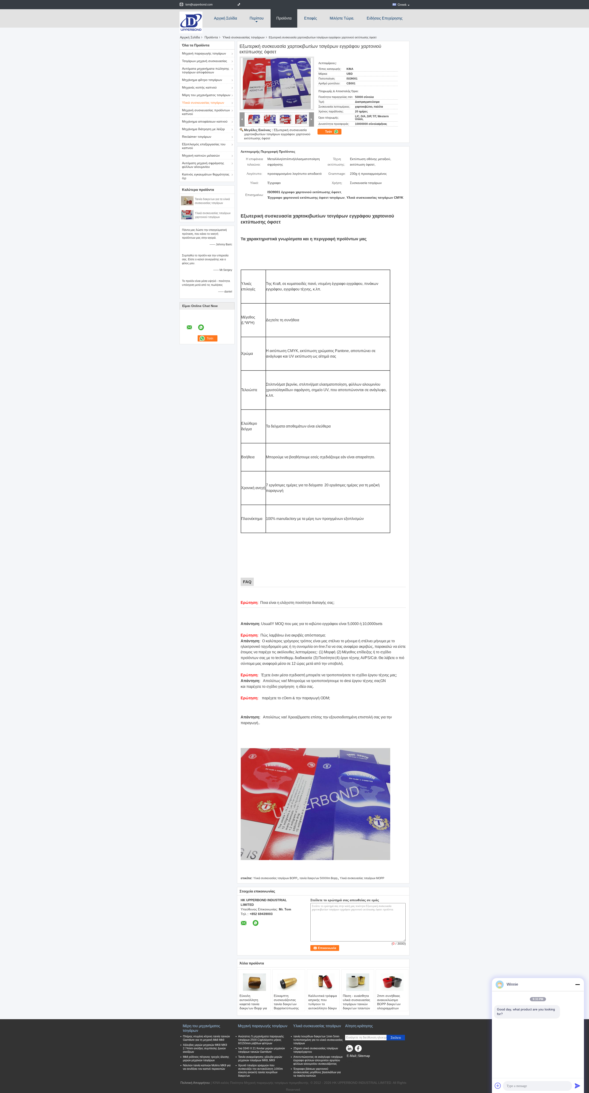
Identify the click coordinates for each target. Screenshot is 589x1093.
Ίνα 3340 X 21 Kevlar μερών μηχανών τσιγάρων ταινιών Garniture (261, 1050)
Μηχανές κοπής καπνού (199, 87)
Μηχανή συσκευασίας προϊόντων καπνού (206, 112)
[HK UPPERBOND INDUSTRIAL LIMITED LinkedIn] (349, 1049)
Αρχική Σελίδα (225, 18)
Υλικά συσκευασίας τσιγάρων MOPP (362, 878)
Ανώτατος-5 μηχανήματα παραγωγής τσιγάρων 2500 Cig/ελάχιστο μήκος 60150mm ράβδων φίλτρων (261, 1040)
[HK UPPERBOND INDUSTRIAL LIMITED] (190, 22)
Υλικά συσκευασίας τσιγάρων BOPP (275, 878)
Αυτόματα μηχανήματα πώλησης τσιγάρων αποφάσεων (205, 70)
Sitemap (364, 1056)
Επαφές (310, 18)
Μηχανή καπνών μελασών (201, 155)
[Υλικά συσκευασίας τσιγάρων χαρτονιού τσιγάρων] (187, 214)
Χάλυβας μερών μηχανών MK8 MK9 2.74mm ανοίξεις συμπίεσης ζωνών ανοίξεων (205, 1048)
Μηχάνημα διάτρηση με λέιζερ (203, 129)
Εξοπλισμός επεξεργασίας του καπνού (203, 146)
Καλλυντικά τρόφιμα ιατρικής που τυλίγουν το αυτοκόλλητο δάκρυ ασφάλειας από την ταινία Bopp (322, 1006)
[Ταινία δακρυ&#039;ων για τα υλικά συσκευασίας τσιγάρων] (187, 200)
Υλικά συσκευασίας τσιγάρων (243, 37)
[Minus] (577, 984)
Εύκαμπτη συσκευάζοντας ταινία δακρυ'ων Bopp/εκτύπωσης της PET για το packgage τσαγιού (287, 1006)
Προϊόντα (284, 18)
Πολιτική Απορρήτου (195, 1082)
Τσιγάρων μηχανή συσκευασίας (204, 61)
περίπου (257, 18)
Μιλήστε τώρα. (342, 18)
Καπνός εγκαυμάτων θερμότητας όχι (205, 176)
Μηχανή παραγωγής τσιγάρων (204, 53)
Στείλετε (396, 1037)
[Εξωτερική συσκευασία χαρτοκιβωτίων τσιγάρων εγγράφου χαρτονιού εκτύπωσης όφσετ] (277, 83)
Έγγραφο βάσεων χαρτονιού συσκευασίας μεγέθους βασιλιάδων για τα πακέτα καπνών (317, 1072)
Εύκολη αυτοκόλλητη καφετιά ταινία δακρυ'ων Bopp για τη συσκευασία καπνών (253, 1006)
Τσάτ (329, 131)
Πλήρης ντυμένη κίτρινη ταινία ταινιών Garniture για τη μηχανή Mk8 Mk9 (206, 1038)
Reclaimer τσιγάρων (196, 136)
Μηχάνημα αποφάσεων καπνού (205, 121)
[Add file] (498, 1086)
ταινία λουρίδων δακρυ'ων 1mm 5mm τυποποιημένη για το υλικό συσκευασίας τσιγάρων (318, 1040)
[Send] (577, 1086)
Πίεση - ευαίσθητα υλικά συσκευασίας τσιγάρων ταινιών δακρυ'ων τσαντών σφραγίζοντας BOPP (357, 1004)
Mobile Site (356, 1061)
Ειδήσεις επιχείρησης (385, 18)
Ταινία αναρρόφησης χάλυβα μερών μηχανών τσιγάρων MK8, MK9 (260, 1058)
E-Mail (351, 1056)
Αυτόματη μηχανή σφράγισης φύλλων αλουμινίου (203, 165)
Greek (402, 4)
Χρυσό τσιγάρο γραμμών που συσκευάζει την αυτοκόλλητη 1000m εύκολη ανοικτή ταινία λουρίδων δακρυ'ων (260, 1070)
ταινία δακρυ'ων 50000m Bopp (319, 878)
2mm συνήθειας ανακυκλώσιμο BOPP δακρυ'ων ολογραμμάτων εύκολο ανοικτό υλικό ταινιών (389, 1006)
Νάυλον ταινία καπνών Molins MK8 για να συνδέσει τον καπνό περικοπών (207, 1067)
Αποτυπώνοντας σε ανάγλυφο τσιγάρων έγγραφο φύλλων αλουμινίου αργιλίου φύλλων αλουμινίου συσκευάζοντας (318, 1060)
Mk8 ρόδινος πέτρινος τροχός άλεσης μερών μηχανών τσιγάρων (206, 1058)
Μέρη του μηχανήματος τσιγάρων (206, 95)
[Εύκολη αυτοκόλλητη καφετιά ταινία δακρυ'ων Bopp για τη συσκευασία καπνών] (254, 982)
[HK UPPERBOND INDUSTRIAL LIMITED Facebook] (359, 1049)
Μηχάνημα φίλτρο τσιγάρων (202, 80)
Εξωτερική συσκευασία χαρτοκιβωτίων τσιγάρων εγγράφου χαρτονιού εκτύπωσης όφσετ (277, 134)
